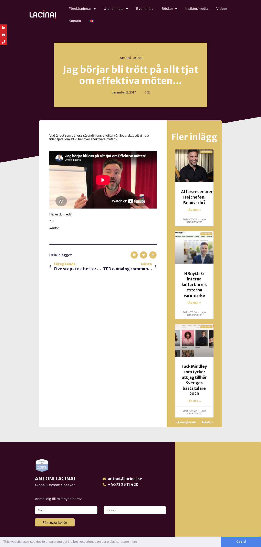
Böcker (167, 8)
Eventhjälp (145, 8)
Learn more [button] (129, 541)
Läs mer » (194, 209)
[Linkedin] (3, 27)
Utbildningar (114, 8)
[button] (134, 255)
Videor (221, 8)
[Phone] (3, 41)
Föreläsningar (80, 8)
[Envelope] (3, 34)
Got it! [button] (241, 542)
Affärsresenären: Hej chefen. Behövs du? (198, 197)
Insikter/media (196, 8)
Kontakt (75, 21)
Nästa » (207, 422)
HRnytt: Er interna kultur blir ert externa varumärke (194, 284)
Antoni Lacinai (55, 479)
